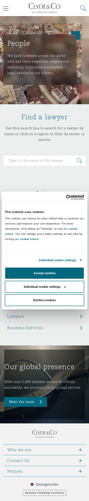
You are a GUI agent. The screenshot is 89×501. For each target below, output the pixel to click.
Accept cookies (45, 273)
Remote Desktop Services (44, 493)
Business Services (25, 327)
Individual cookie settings (57, 260)
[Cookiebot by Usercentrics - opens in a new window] (66, 197)
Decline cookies (44, 300)
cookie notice (29, 239)
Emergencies (47, 484)
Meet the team (22, 402)
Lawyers (15, 316)
